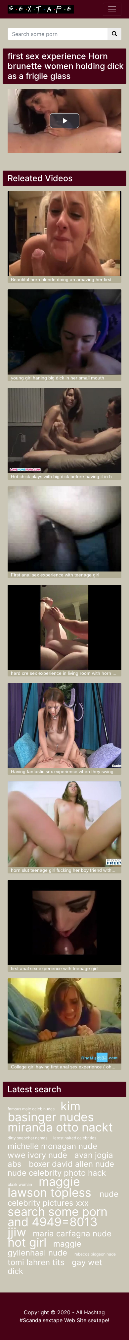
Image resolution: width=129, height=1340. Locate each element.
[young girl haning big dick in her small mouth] (64, 332)
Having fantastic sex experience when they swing (62, 771)
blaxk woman (20, 1184)
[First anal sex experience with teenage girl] (64, 529)
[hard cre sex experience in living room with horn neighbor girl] (64, 627)
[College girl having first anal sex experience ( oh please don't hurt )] (64, 1020)
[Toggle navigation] (112, 9)
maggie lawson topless (51, 1187)
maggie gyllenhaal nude (44, 1248)
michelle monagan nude (52, 1146)
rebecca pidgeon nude (95, 1254)
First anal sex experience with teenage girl (55, 574)
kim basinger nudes (51, 1111)
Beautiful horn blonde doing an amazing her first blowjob (70, 279)
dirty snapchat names (28, 1137)
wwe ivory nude (38, 1155)
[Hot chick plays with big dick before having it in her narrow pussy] (64, 430)
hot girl (27, 1242)
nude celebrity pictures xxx (63, 1198)
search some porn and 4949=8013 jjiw (58, 1221)
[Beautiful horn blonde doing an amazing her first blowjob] (64, 233)
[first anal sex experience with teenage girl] (64, 922)
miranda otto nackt (60, 1127)
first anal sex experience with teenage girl (54, 968)
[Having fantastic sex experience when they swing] (64, 725)
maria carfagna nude (72, 1233)
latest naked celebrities (74, 1137)
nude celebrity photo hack (57, 1173)
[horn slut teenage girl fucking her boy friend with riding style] (64, 823)
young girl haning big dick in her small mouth (57, 377)
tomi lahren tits (37, 1262)
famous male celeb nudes (32, 1108)
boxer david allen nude (71, 1164)
